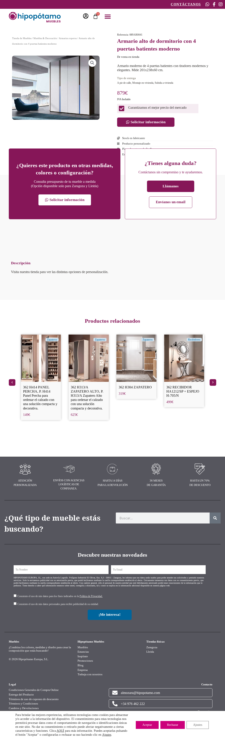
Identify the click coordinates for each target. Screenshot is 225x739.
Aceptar (147, 724)
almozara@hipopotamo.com (140, 693)
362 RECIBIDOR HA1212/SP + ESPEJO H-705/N (135, 391)
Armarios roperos (68, 38)
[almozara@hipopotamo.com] (115, 692)
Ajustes (106, 734)
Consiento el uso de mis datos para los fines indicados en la (60, 596)
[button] (107, 17)
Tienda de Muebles (21, 38)
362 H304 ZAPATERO (87, 387)
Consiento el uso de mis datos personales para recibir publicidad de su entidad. (58, 604)
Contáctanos (186, 4)
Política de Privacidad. (91, 596)
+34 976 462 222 (133, 704)
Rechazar (172, 724)
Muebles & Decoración (45, 38)
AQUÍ (60, 730)
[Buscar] (215, 518)
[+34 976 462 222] (115, 703)
